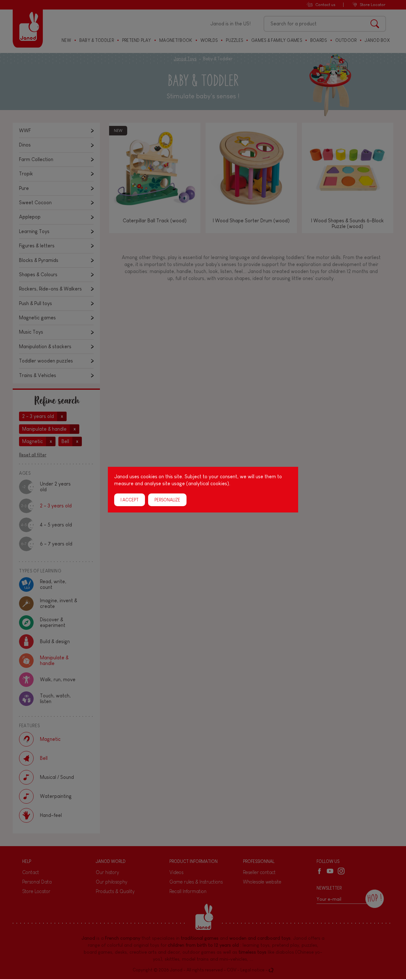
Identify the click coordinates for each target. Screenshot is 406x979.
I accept (130, 499)
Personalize (167, 499)
